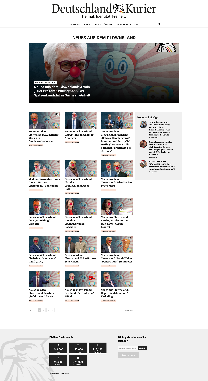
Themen (86, 24)
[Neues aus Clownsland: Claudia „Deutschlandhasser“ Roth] (80, 168)
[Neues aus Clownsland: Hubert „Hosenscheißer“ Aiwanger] (80, 120)
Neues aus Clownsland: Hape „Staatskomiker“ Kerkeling (115, 293)
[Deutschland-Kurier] (104, 11)
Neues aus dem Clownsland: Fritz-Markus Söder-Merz (116, 182)
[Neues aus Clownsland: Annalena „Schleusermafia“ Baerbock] (80, 206)
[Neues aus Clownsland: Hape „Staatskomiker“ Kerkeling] (117, 279)
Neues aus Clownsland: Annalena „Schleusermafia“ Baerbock (78, 222)
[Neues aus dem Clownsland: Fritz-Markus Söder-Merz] (117, 168)
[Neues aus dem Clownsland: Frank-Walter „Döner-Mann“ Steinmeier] (117, 244)
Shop (136, 24)
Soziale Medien (123, 24)
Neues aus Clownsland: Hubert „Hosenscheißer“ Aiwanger (79, 135)
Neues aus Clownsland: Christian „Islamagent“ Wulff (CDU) (42, 258)
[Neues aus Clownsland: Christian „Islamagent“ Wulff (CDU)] (44, 244)
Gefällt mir (58, 343)
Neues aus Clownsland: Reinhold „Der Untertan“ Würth (79, 293)
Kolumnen (74, 24)
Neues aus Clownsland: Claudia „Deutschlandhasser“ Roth (78, 184)
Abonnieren (78, 356)
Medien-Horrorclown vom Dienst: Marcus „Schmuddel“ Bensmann (44, 182)
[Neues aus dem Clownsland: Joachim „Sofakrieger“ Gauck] (44, 279)
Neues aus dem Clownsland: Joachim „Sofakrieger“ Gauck (41, 293)
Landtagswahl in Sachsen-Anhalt (45, 82)
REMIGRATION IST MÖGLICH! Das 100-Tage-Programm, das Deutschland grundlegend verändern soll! (162, 165)
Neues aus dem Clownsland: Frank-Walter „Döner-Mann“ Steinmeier (116, 258)
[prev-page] (30, 310)
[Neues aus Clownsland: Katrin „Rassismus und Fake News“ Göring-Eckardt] (117, 206)
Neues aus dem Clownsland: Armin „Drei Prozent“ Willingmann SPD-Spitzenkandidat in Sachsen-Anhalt (62, 91)
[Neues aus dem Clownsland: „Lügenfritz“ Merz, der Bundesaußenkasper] (44, 120)
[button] (159, 24)
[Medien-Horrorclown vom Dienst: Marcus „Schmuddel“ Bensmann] (44, 168)
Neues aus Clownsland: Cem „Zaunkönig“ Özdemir (42, 220)
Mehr (97, 24)
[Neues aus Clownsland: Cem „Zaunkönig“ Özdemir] (44, 206)
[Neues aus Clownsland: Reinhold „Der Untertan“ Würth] (80, 279)
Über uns (108, 24)
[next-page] (53, 310)
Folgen (78, 343)
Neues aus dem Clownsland (36, 145)
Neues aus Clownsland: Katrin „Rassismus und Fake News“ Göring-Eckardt (115, 222)
